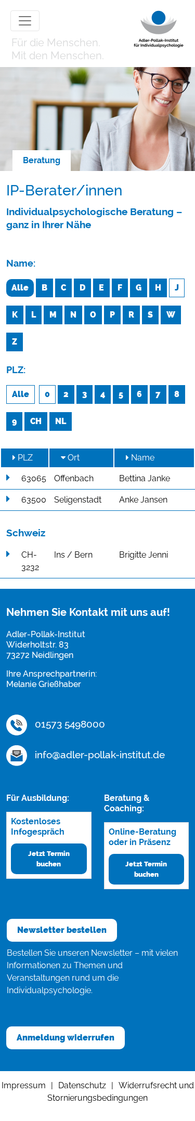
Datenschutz (82, 1085)
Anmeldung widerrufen (65, 1038)
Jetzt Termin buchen (49, 858)
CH (36, 421)
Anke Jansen (143, 500)
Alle (20, 288)
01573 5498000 (68, 724)
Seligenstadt (77, 500)
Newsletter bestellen (62, 930)
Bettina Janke (144, 478)
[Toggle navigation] (25, 20)
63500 (33, 500)
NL (60, 421)
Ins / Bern (73, 555)
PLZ (24, 458)
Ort (73, 458)
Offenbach (74, 478)
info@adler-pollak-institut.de (98, 754)
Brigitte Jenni (143, 555)
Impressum (24, 1085)
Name (141, 458)
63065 (33, 478)
